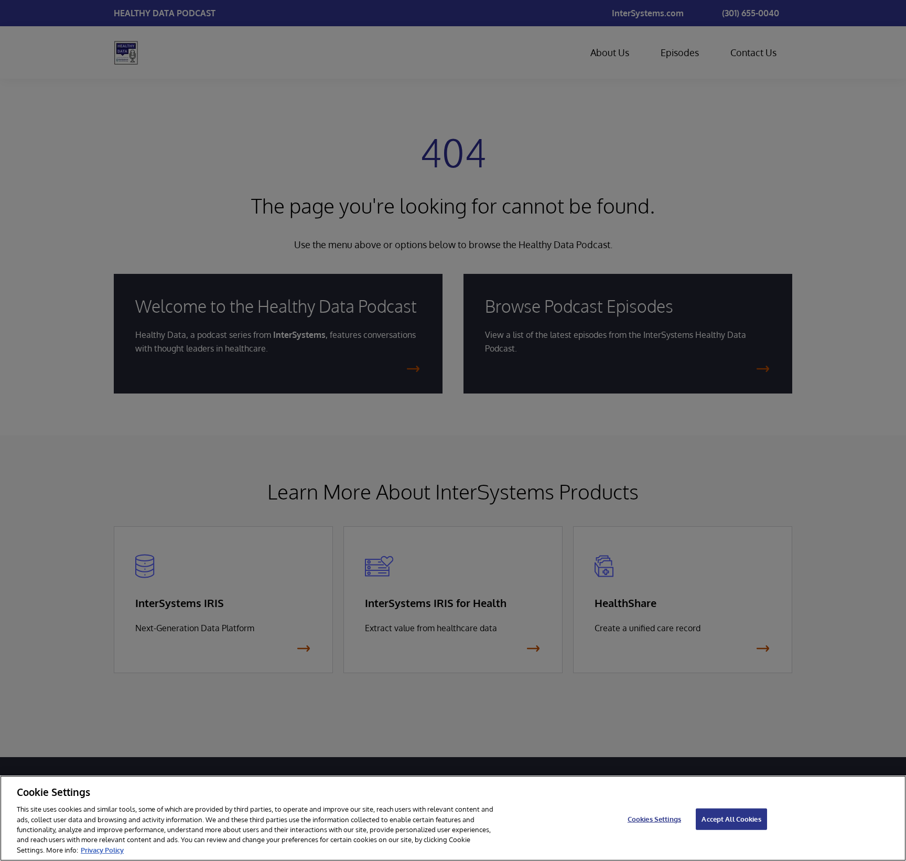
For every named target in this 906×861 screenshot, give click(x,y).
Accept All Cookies (731, 818)
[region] (453, 818)
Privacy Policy (102, 850)
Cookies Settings (654, 818)
